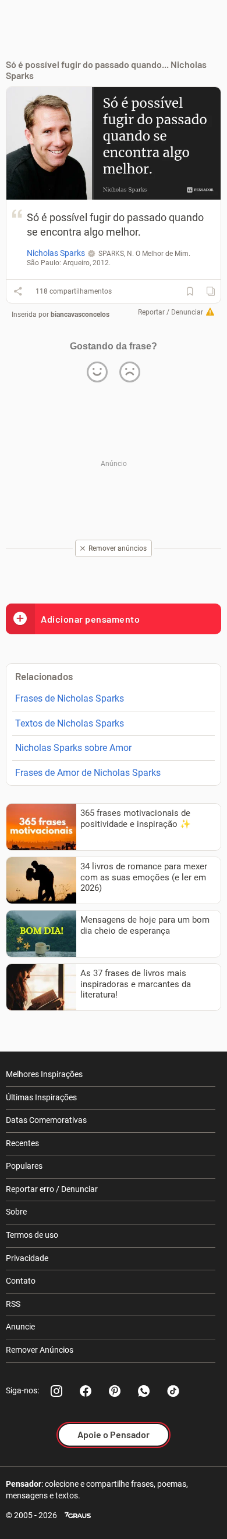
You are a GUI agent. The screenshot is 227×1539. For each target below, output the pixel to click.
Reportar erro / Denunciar (52, 1189)
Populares (24, 1165)
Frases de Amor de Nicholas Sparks (88, 772)
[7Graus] (78, 1515)
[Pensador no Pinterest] (114, 1391)
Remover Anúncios (39, 1349)
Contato (21, 1280)
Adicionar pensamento (90, 618)
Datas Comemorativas (46, 1120)
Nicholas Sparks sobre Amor (73, 747)
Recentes (22, 1143)
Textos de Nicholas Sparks (69, 723)
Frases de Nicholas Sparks (69, 698)
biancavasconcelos (80, 314)
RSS (13, 1304)
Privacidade (27, 1258)
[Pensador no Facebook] (85, 1391)
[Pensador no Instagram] (56, 1391)
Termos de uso (32, 1235)
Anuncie (20, 1326)
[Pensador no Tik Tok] (173, 1391)
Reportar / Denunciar (170, 312)
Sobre (16, 1211)
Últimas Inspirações (41, 1097)
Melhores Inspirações (44, 1074)
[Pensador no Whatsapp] (143, 1391)
